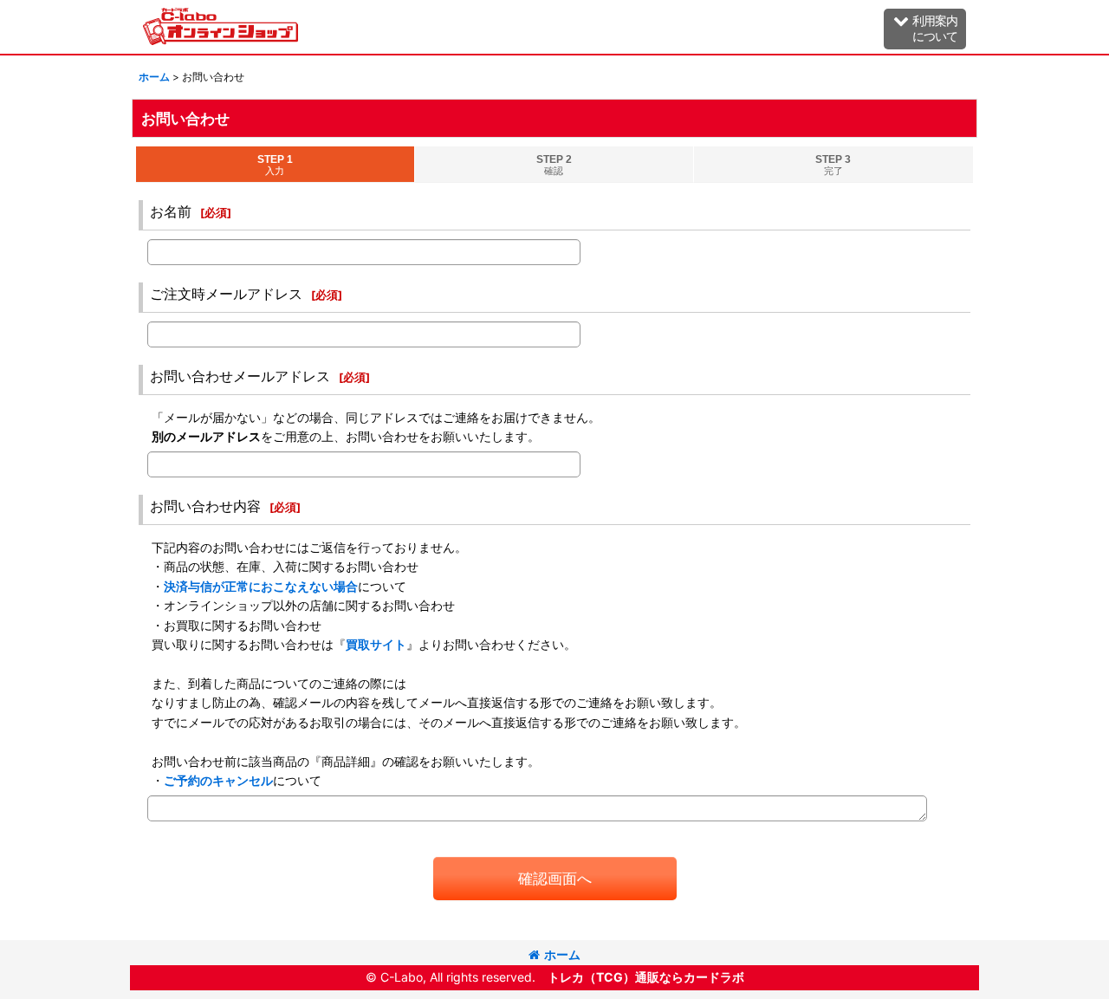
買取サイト (376, 644)
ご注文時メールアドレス (226, 293)
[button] (925, 29)
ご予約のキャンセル (218, 780)
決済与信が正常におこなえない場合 (261, 586)
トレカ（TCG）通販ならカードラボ (646, 977)
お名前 (170, 211)
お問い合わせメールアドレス (240, 376)
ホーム (562, 954)
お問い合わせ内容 (205, 506)
